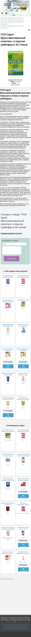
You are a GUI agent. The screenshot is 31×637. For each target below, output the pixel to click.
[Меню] (2, 13)
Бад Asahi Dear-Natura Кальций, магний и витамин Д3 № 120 (8, 326)
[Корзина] (6, 13)
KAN (23, 464)
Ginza (8, 513)
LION (7, 464)
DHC (8, 310)
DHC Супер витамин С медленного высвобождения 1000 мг (7, 350)
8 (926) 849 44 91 (22, 5)
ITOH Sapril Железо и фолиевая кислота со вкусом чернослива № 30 (8, 277)
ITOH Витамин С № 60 (23, 300)
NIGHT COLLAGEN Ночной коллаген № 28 (8, 479)
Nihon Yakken (8, 440)
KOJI (23, 537)
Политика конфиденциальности (15, 628)
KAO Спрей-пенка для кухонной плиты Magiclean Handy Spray (23, 326)
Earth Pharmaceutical (23, 513)
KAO (23, 334)
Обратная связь (7, 625)
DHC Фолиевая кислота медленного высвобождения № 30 (23, 350)
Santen (23, 489)
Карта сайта (23, 629)
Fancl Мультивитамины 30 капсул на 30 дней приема (8, 399)
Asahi (7, 334)
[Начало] (15, 10)
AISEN (8, 383)
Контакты (15, 627)
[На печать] (29, 30)
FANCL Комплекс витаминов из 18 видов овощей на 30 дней (23, 399)
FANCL (8, 408)
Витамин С (4, 28)
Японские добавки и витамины (12, 18)
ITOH (17, 83)
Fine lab (8, 489)
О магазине (18, 625)
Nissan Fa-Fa (23, 562)
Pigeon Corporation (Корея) (7, 538)
